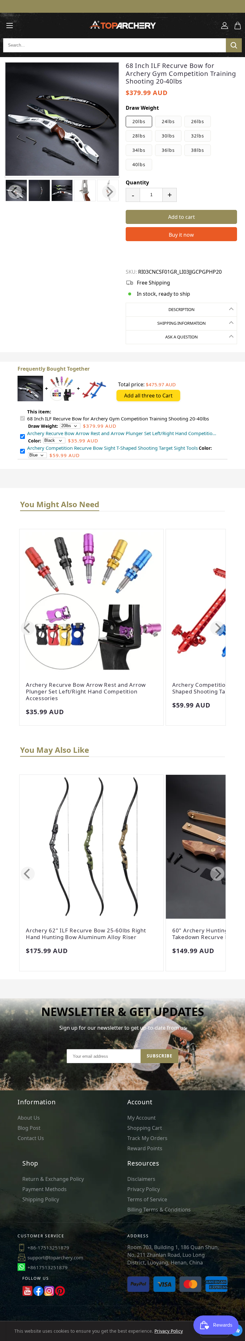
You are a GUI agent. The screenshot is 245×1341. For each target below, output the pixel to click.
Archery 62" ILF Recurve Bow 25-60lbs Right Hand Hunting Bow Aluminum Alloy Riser (86, 934)
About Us (29, 1117)
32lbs (197, 136)
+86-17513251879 (48, 1247)
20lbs (138, 121)
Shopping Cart (144, 1127)
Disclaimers (141, 1178)
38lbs (197, 150)
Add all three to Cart (148, 395)
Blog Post (29, 1127)
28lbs (138, 136)
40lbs (138, 164)
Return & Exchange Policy (53, 1178)
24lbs (168, 121)
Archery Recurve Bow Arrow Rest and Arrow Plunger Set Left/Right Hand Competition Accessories (86, 691)
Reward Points (144, 1148)
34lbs (138, 150)
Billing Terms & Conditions (159, 1209)
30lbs (168, 136)
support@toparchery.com (55, 1257)
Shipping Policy (40, 1199)
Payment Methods (44, 1189)
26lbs (197, 121)
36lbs (168, 150)
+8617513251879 (47, 1267)
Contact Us (31, 1138)
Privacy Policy (143, 1189)
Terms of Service (147, 1199)
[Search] (234, 45)
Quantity (137, 182)
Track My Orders (147, 1138)
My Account (141, 1117)
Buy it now (181, 234)
